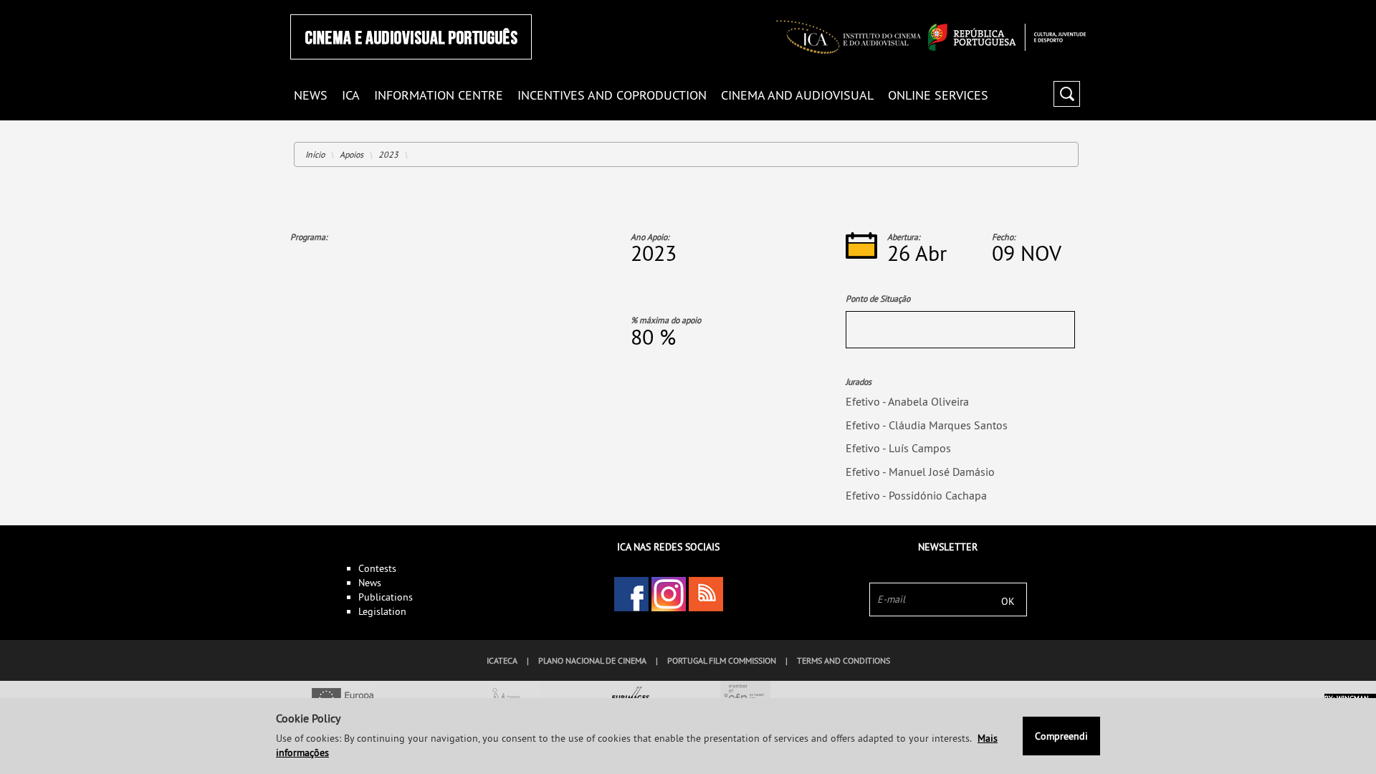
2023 (388, 154)
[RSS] (706, 594)
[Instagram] (668, 594)
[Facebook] (631, 594)
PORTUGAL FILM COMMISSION (721, 660)
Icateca (502, 660)
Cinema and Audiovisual (797, 95)
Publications (385, 597)
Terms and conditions (843, 660)
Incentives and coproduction (612, 95)
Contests (377, 568)
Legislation (382, 611)
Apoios (351, 154)
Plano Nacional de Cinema (592, 660)
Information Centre (438, 95)
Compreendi (1061, 736)
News (369, 582)
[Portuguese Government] (1007, 37)
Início (315, 154)
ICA (351, 95)
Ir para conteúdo (1067, 6)
